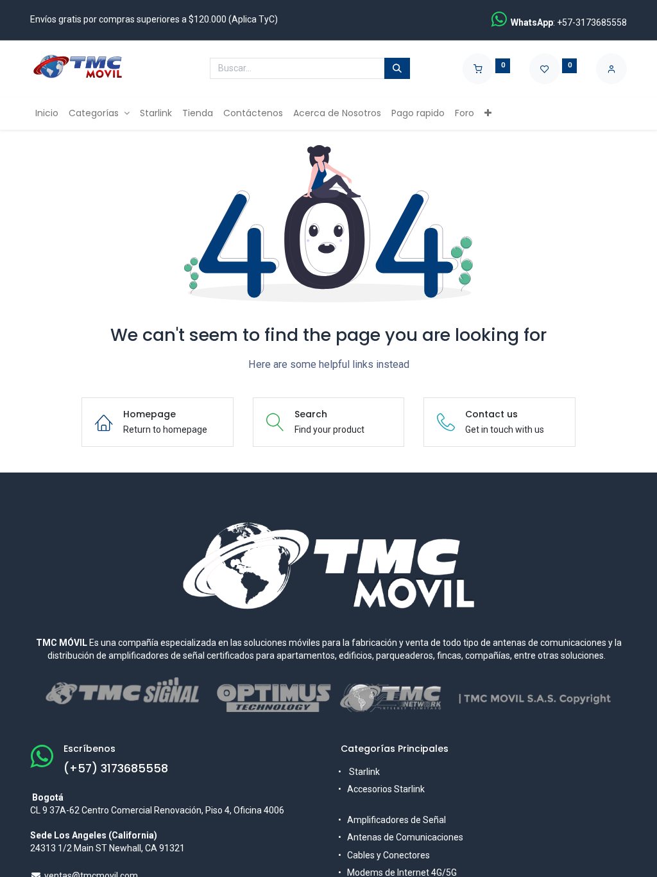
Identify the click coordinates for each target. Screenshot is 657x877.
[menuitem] (47, 113)
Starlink (364, 772)
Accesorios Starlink (387, 789)
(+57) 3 (85, 768)
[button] (488, 113)
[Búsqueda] (397, 69)
